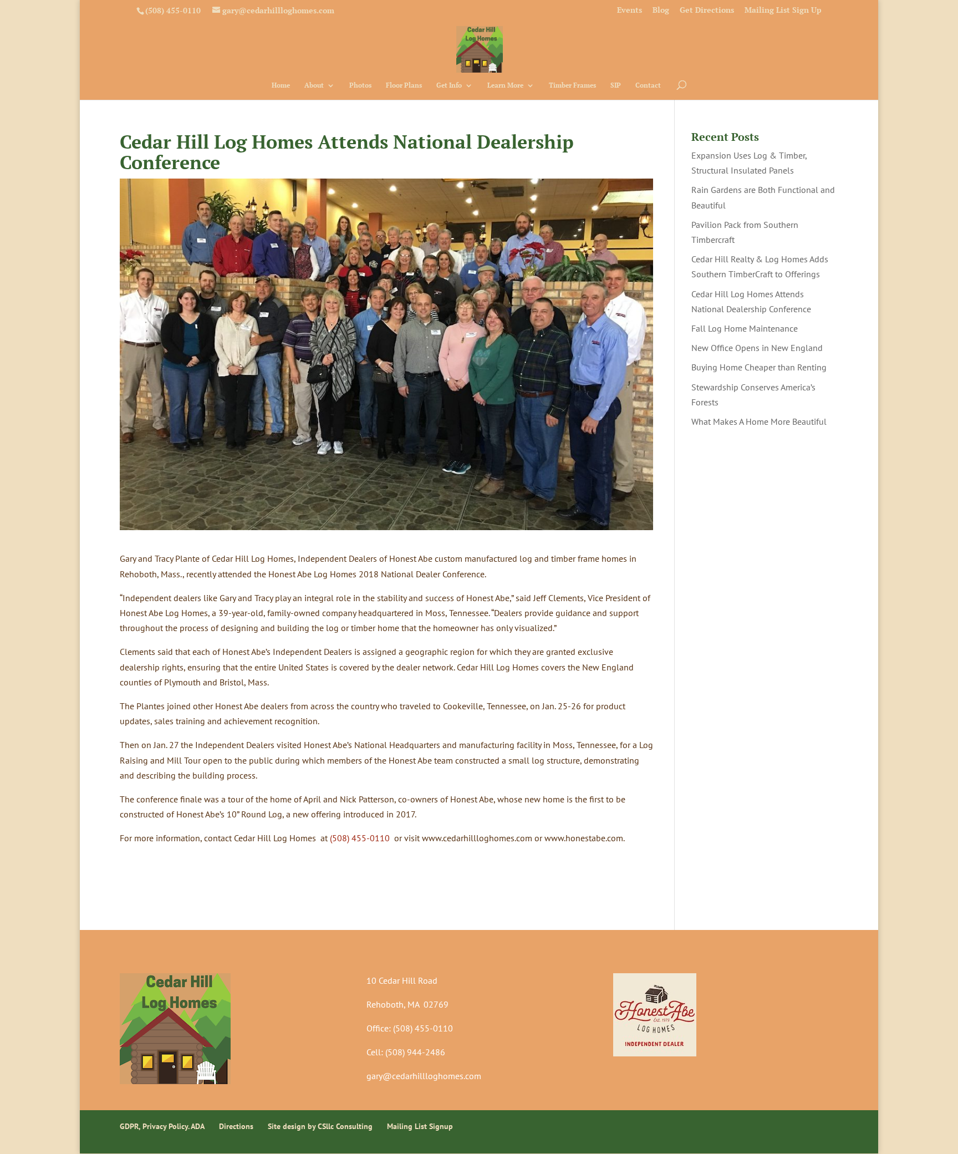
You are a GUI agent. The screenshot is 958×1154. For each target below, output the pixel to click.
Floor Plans (404, 85)
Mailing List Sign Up (783, 10)
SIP (615, 85)
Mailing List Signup (420, 1126)
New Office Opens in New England (757, 347)
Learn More (505, 85)
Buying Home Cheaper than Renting (759, 367)
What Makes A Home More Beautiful (759, 421)
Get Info (449, 85)
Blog (661, 10)
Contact (648, 85)
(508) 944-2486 (415, 1052)
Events (629, 10)
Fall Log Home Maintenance (744, 328)
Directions (236, 1126)
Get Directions (707, 10)
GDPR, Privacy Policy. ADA (162, 1126)
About (314, 85)
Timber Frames (572, 85)
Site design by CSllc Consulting (320, 1126)
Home (281, 85)
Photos (360, 85)
